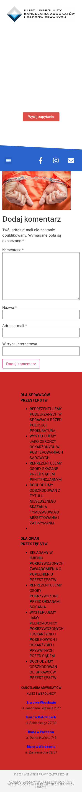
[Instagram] (55, 160)
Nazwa (9, 307)
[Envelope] (71, 160)
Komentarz (13, 250)
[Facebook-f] (40, 160)
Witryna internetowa (19, 344)
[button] (8, 160)
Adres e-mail (14, 325)
